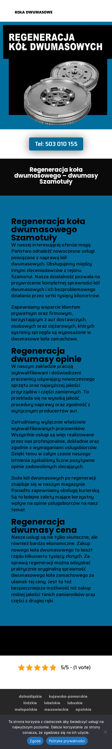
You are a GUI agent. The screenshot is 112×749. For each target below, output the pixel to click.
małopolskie (26, 709)
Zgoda (35, 741)
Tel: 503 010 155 (56, 143)
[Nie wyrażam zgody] (105, 732)
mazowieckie (56, 709)
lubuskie (75, 703)
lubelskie (52, 703)
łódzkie (30, 703)
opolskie (83, 709)
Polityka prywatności (67, 741)
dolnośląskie (30, 696)
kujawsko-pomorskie (68, 696)
